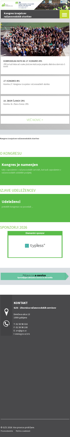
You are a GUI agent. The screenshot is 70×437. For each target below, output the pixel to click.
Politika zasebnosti (23, 431)
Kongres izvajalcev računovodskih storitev (19, 138)
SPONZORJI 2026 (13, 227)
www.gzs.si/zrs (22, 333)
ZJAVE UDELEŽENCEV (18, 190)
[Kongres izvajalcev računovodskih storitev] (35, 4)
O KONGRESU (11, 153)
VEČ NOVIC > (35, 120)
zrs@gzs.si (21, 330)
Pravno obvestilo (7, 431)
